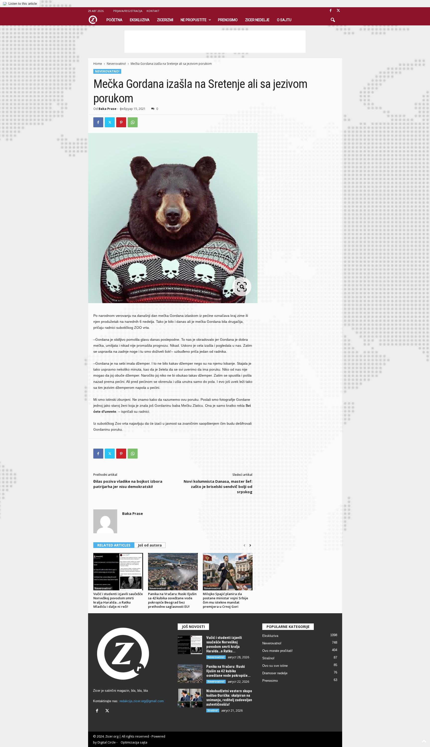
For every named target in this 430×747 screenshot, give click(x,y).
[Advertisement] (215, 41)
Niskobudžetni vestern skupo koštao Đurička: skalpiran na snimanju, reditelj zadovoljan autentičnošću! (229, 698)
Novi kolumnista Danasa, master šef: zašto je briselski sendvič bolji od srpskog (218, 486)
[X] (338, 10)
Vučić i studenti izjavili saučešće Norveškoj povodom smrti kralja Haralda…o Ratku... (224, 644)
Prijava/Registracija (127, 11)
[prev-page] (244, 545)
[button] (332, 20)
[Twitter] (110, 122)
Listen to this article (22, 3)
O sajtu (284, 20)
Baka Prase (107, 109)
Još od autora (150, 545)
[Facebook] (331, 10)
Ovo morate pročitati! (277, 651)
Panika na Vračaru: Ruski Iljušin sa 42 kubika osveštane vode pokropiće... (228, 671)
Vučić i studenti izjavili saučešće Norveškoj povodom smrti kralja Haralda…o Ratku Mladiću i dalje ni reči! (118, 600)
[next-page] (250, 545)
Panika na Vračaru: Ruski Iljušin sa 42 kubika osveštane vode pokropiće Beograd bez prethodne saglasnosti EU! (172, 600)
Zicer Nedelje (257, 20)
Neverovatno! (116, 64)
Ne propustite (194, 20)
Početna (114, 20)
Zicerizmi (165, 20)
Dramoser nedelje (274, 673)
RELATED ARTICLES (113, 545)
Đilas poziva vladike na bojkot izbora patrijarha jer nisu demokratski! (127, 484)
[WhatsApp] (133, 122)
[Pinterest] (121, 122)
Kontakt (153, 11)
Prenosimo (228, 20)
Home (97, 64)
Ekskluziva (140, 20)
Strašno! (213, 710)
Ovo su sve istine (275, 666)
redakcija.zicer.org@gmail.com (141, 701)
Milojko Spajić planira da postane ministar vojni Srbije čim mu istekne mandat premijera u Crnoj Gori (225, 600)
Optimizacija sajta (134, 742)
